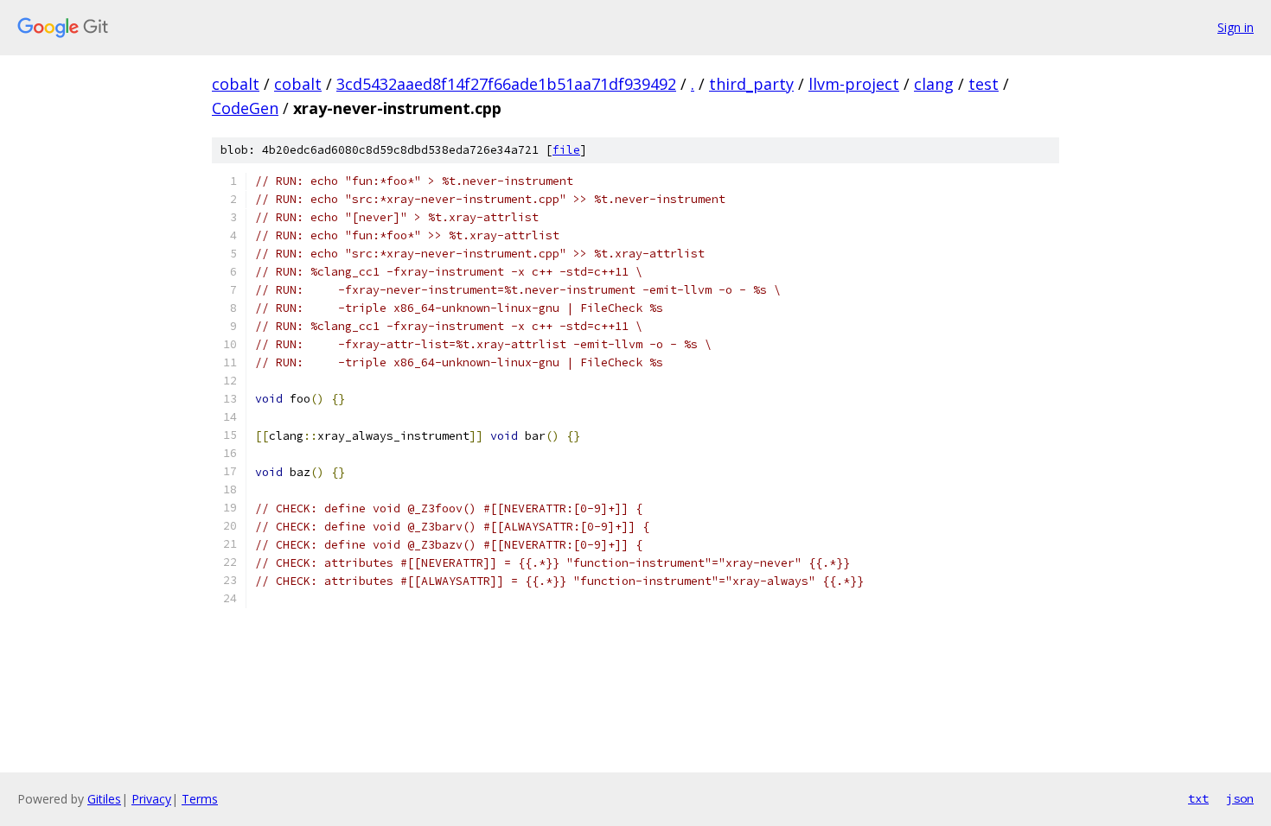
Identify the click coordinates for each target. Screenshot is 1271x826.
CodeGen (245, 108)
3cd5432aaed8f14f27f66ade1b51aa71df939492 (506, 83)
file (566, 150)
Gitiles (104, 799)
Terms (200, 799)
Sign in (1235, 27)
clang (934, 83)
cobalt (235, 83)
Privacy (151, 799)
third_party (751, 83)
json (1240, 798)
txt (1198, 798)
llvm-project (853, 83)
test (983, 83)
